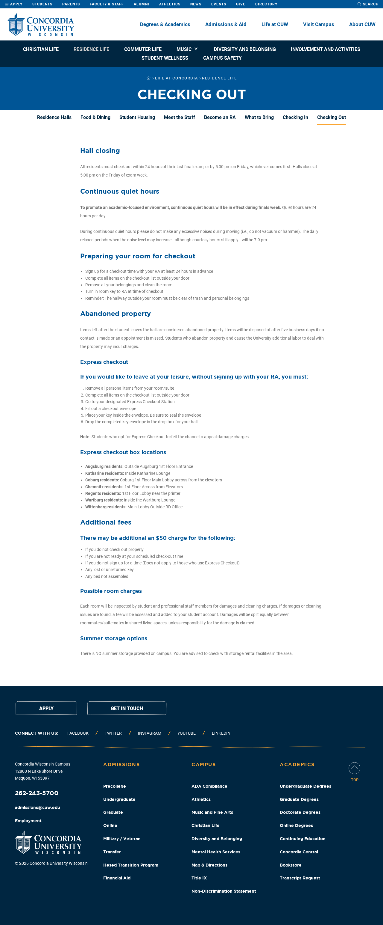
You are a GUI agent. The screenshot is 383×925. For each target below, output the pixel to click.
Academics (297, 764)
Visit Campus (318, 24)
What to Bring (259, 117)
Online (110, 825)
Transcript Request (300, 878)
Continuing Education (303, 838)
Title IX (199, 878)
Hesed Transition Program (130, 865)
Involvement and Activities (325, 49)
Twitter (113, 733)
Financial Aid (116, 878)
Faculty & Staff (107, 4)
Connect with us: (36, 733)
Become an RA (220, 117)
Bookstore (291, 865)
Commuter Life (143, 49)
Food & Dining (95, 117)
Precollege (114, 786)
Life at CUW (275, 24)
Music (184, 49)
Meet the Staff (179, 117)
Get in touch (127, 708)
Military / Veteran (122, 838)
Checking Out (331, 117)
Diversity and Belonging (245, 49)
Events (218, 4)
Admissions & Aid (226, 24)
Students (42, 4)
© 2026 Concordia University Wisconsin (51, 863)
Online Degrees (296, 825)
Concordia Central (299, 851)
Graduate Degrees (299, 799)
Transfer (112, 851)
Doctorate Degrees (300, 812)
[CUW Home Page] (40, 24)
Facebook (78, 733)
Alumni (141, 4)
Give (240, 4)
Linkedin (221, 733)
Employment (28, 820)
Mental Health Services (216, 851)
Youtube (186, 733)
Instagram (149, 733)
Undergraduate (119, 799)
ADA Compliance (209, 786)
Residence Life (91, 49)
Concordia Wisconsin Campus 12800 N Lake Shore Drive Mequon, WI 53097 (42, 771)
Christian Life (41, 49)
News (195, 4)
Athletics (169, 4)
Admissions (121, 764)
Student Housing (137, 117)
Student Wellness (165, 58)
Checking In (295, 117)
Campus (204, 764)
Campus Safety (222, 58)
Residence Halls (54, 117)
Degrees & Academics (165, 24)
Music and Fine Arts (212, 812)
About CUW (362, 24)
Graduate (113, 812)
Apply (15, 4)
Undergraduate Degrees (305, 786)
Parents (71, 4)
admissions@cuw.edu (37, 807)
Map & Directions (209, 865)
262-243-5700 (37, 793)
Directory (266, 4)
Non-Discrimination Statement (224, 891)
